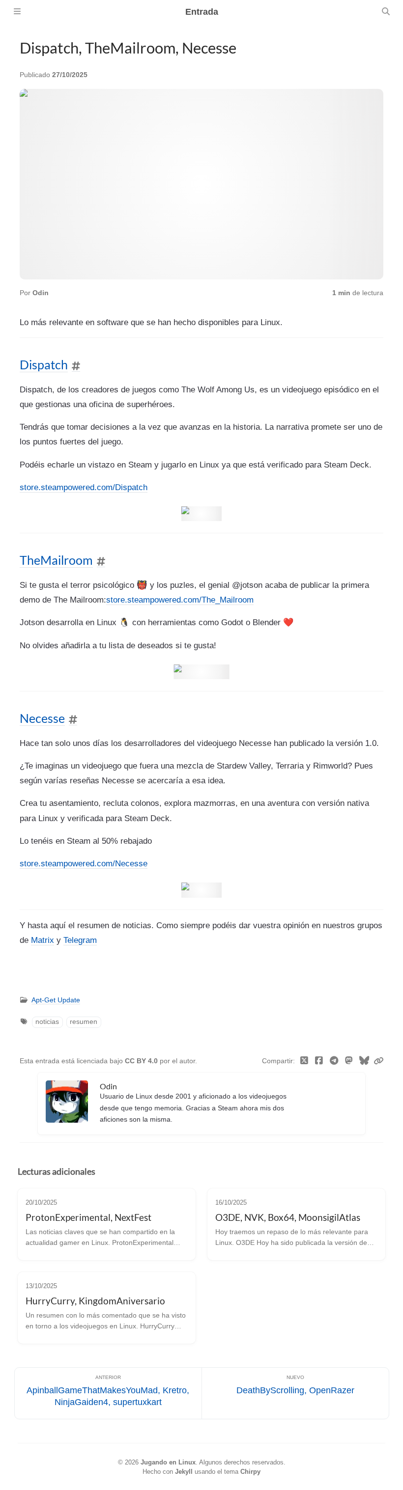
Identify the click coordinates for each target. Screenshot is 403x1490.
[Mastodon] (349, 1061)
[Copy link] (378, 1061)
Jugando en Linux (168, 1462)
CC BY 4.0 (142, 1061)
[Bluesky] (364, 1061)
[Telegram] (334, 1061)
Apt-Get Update (55, 1000)
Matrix (42, 940)
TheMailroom (56, 560)
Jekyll (184, 1471)
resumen (83, 1021)
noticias (47, 1021)
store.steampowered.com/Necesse (83, 863)
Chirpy (250, 1471)
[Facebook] (319, 1061)
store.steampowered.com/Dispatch (83, 487)
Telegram (80, 940)
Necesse (42, 718)
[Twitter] (304, 1061)
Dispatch (44, 365)
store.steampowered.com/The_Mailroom (180, 600)
